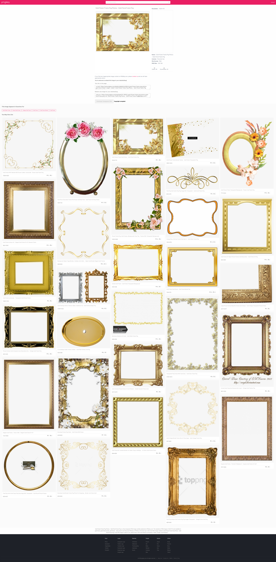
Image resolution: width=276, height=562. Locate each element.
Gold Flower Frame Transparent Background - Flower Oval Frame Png (237, 190)
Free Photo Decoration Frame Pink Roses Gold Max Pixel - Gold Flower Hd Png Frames (78, 199)
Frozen (147, 541)
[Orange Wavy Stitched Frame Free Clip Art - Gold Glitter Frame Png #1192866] (192, 217)
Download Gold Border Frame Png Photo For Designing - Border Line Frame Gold (76, 493)
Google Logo (120, 552)
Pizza (106, 541)
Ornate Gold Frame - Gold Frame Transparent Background (126, 283)
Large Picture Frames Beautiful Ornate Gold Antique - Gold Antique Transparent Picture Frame (243, 305)
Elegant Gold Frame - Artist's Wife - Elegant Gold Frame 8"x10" (18, 432)
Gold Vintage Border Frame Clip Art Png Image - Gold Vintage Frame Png (184, 438)
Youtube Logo (121, 546)
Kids (147, 552)
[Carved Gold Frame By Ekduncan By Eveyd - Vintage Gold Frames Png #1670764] (247, 349)
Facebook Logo (121, 548)
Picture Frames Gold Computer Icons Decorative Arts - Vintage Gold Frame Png (22, 351)
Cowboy (148, 550)
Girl (146, 543)
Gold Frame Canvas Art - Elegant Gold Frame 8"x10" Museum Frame (19, 242)
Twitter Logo (120, 543)
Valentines (134, 548)
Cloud (158, 541)
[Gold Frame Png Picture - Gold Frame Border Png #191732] (192, 267)
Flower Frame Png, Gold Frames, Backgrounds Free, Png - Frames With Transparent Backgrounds (135, 236)
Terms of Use (177, 558)
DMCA (171, 558)
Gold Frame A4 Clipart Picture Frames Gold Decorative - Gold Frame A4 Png (239, 256)
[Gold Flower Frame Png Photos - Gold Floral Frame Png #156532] (138, 137)
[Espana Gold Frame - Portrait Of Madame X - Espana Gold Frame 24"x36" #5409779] (247, 429)
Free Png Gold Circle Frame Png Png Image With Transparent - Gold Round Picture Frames (25, 493)
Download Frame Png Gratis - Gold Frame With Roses (70, 432)
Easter (133, 550)
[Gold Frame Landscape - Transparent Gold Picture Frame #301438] (29, 273)
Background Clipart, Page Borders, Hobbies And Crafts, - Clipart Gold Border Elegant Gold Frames (81, 261)
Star (158, 548)
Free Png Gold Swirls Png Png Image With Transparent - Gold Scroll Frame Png (185, 191)
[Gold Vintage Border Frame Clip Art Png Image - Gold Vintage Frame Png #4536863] (192, 408)
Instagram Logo (121, 541)
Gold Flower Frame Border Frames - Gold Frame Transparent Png (182, 160)
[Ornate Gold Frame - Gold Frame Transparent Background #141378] (138, 262)
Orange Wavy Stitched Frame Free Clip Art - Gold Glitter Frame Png (182, 239)
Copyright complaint (119, 101)
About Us (160, 558)
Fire (158, 543)
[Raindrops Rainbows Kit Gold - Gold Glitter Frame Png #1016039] (138, 312)
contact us (135, 76)
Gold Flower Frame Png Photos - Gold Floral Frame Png (125, 157)
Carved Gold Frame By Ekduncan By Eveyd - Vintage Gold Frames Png (238, 388)
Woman (147, 548)
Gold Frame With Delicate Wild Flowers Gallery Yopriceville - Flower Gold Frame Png (23, 172)
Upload (273, 2)
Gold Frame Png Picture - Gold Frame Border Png (178, 289)
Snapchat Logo (121, 550)
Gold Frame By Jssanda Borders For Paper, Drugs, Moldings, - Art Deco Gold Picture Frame (134, 450)
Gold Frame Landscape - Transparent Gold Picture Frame (17, 298)
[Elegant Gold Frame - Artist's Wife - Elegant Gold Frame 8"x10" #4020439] (29, 394)
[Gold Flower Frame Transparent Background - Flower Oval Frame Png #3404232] (247, 153)
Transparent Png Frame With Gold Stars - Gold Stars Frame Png (181, 373)
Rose (168, 546)
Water (168, 548)
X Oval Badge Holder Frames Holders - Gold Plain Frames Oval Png (73, 349)
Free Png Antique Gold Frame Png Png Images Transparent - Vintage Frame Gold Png (187, 519)
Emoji (168, 541)
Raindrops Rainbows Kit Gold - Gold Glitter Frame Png (125, 336)
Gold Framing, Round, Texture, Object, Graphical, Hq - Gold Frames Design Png (76, 305)
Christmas (134, 541)
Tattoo (168, 552)
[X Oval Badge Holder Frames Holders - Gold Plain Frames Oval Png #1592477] (83, 330)
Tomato (106, 548)
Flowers (169, 543)
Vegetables (107, 546)
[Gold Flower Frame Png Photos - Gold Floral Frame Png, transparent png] (123, 31)
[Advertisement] (121, 63)
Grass (158, 546)
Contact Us (165, 558)
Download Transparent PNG (104, 101)
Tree (158, 550)
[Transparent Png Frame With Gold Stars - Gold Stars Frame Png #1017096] (192, 334)
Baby (147, 546)
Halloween (134, 543)
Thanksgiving (135, 546)
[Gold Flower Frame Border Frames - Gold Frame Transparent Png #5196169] (192, 138)
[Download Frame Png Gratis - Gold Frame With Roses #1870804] (83, 393)
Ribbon (169, 550)
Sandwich (107, 543)
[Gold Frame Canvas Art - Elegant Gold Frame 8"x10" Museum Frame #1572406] (29, 210)
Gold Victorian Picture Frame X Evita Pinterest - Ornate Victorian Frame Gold (130, 388)
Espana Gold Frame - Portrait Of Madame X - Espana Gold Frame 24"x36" (239, 464)
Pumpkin (107, 550)
